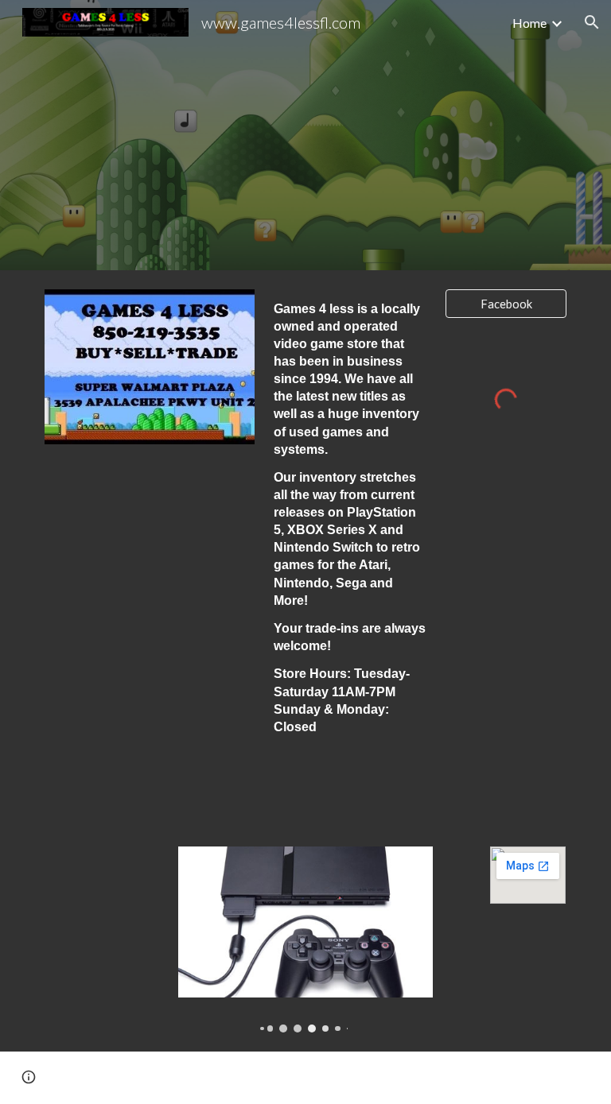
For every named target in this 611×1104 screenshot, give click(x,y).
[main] (349, 537)
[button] (592, 22)
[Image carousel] (305, 939)
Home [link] (529, 22)
